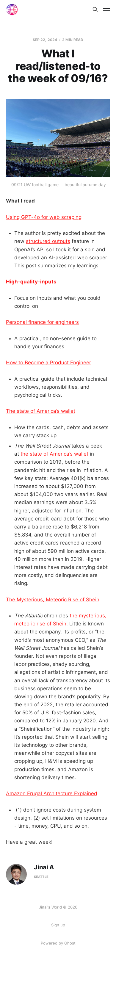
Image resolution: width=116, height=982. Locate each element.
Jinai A (44, 867)
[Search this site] (95, 9)
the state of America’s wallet (54, 454)
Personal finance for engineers (42, 322)
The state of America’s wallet (40, 411)
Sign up (58, 925)
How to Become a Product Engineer (48, 362)
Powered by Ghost (58, 943)
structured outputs (48, 241)
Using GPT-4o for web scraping (43, 217)
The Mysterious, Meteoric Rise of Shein (52, 600)
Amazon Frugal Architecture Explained (51, 793)
